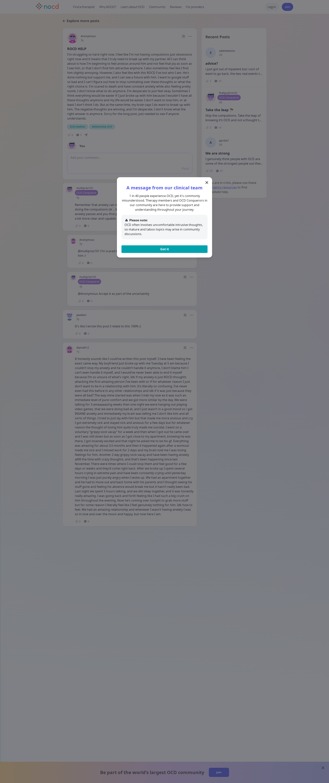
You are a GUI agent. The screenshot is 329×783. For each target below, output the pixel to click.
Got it (164, 249)
